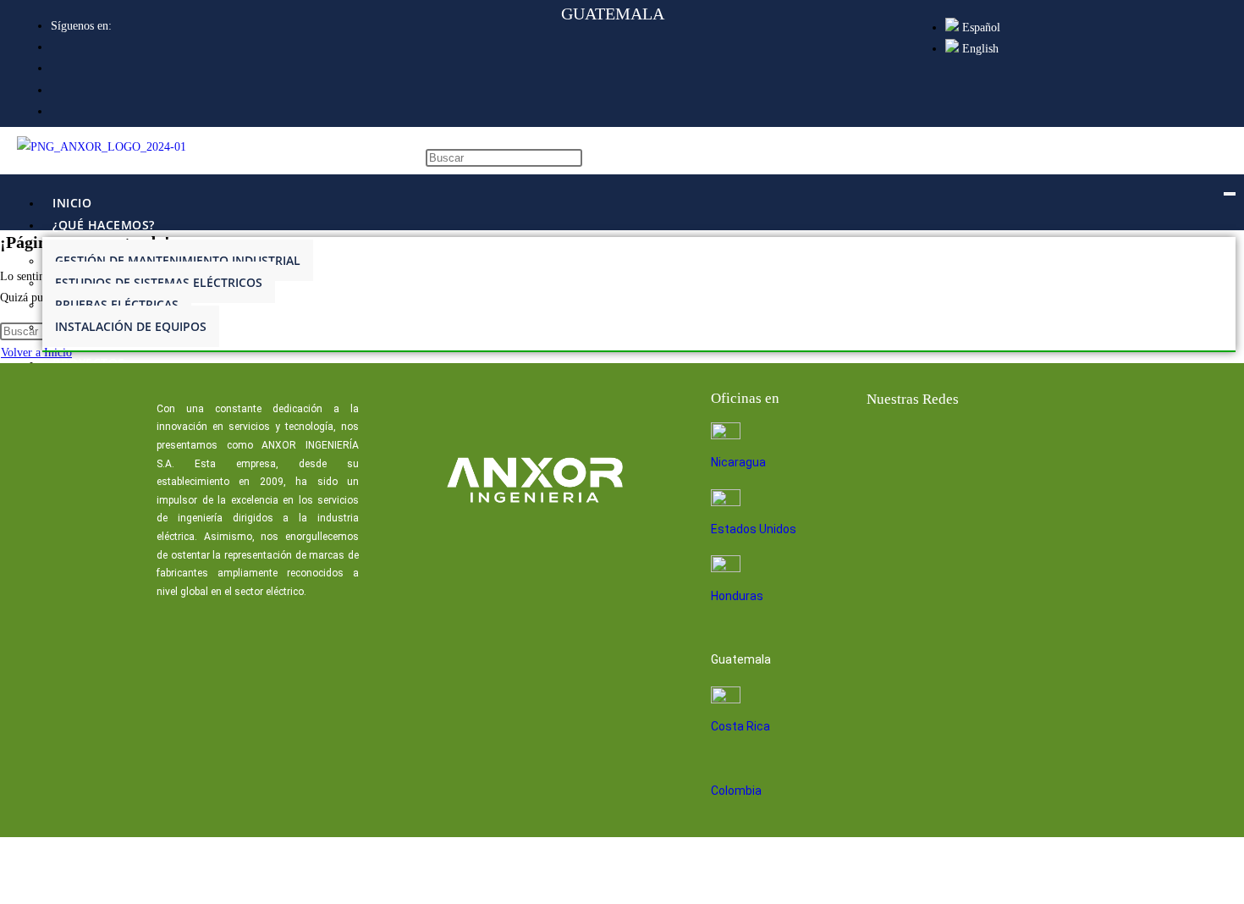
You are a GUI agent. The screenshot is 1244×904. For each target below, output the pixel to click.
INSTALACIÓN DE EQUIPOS (130, 326)
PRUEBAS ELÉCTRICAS (117, 304)
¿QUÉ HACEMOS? (103, 225)
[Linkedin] (939, 444)
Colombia (736, 790)
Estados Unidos (753, 529)
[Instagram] (1048, 444)
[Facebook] (885, 444)
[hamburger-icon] (1230, 194)
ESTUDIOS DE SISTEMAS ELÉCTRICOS (158, 282)
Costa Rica (740, 726)
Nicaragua (738, 462)
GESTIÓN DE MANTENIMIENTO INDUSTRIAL (177, 260)
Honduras (737, 596)
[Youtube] (993, 444)
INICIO (71, 203)
